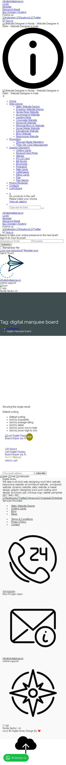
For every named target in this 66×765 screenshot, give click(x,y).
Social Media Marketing (31, 142)
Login (6, 4)
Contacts (14, 185)
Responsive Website (27, 136)
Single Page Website (27, 112)
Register (7, 6)
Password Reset (11, 9)
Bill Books (21, 161)
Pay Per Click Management (33, 145)
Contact (15, 524)
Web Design (16, 103)
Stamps (20, 155)
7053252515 (9, 591)
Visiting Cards (23, 150)
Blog (13, 511)
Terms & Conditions (22, 519)
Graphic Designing (19, 147)
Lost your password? (11, 250)
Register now (31, 250)
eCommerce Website (28, 114)
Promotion (15, 139)
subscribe (40, 473)
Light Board (15, 188)
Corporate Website (26, 120)
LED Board (11, 449)
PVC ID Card (23, 158)
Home (12, 101)
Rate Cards (22, 169)
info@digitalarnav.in (13, 1)
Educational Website (27, 131)
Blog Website (23, 133)
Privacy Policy (18, 521)
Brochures (21, 164)
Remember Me (11, 247)
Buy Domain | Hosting (14, 12)
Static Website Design (28, 106)
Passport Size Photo (27, 153)
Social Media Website (28, 128)
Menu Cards (22, 174)
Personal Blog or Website (30, 125)
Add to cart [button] (11, 460)
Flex (18, 177)
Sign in (9, 21)
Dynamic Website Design (30, 109)
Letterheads (22, 172)
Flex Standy (22, 180)
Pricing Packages (18, 183)
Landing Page (23, 117)
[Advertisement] (33, 371)
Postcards (21, 166)
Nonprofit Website (26, 123)
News (14, 514)
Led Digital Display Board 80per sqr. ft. (15, 453)
